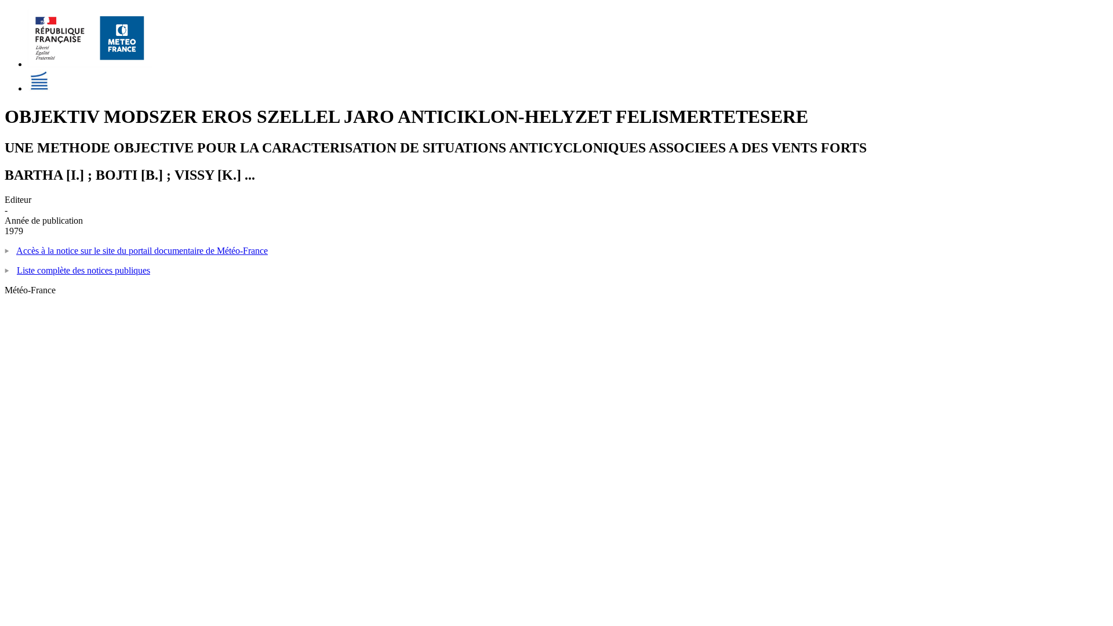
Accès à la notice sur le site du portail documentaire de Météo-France (142, 251)
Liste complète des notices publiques (83, 270)
